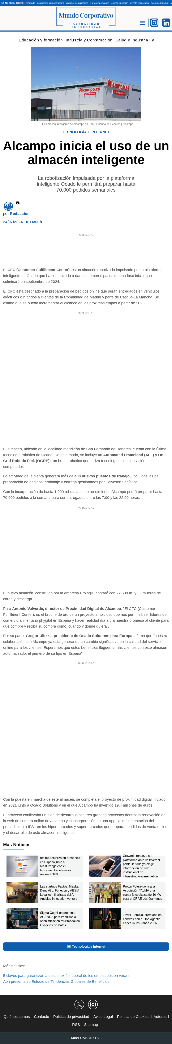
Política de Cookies (133, 1017)
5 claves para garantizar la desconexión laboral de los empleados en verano (66, 976)
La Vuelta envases (99, 3)
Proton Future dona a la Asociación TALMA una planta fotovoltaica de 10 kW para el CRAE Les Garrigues (142, 892)
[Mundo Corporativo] (86, 17)
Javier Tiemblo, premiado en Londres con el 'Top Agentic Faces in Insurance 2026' (142, 919)
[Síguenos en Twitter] (79, 1004)
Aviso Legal (103, 1017)
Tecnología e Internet (86, 132)
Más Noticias (17, 844)
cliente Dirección (119, 3)
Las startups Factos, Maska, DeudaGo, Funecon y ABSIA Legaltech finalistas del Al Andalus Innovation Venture (59, 892)
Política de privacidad (71, 1017)
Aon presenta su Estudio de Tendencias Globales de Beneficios (56, 981)
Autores (160, 1017)
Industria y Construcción (89, 40)
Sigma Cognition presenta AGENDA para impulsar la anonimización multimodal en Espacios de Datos (60, 919)
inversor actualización (77, 3)
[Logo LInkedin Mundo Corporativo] (166, 22)
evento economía (159, 3)
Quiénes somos (17, 1017)
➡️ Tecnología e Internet (86, 946)
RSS (76, 1025)
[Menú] (142, 22)
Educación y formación (41, 40)
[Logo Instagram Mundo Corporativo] (154, 22)
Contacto (41, 1017)
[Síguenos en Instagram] (93, 1004)
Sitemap (91, 1025)
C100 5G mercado (25, 3)
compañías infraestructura (50, 3)
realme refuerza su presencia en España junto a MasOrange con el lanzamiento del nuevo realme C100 (60, 866)
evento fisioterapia (139, 3)
